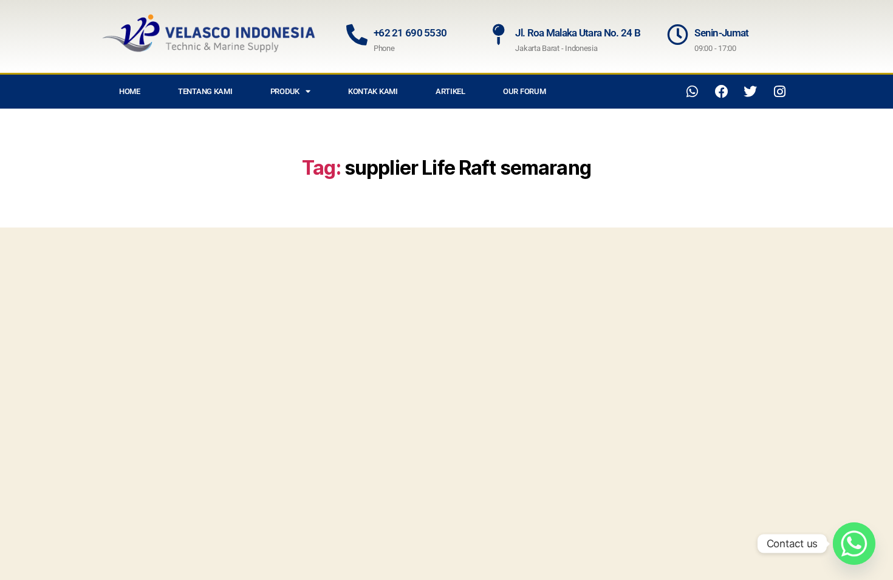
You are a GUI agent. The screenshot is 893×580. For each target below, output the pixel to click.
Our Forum (524, 91)
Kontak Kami (373, 91)
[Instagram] (779, 91)
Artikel (450, 91)
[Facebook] (721, 91)
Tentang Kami (205, 91)
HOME (129, 91)
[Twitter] (750, 91)
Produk (284, 91)
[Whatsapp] (692, 91)
